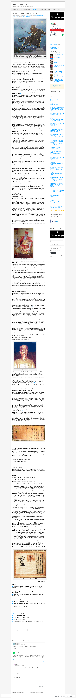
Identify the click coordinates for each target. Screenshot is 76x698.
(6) (23, 142)
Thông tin (60, 9)
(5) (42, 124)
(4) (12, 597)
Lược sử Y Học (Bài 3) (54, 112)
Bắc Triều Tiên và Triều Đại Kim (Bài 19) (57, 157)
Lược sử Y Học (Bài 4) (54, 104)
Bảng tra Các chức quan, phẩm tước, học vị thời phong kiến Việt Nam (58, 69)
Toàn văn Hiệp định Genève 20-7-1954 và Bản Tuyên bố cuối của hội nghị (58, 80)
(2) (20, 93)
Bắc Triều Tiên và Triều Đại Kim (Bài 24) (57, 105)
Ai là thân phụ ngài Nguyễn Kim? (18, 692)
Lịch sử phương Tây (16, 9)
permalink (24, 16)
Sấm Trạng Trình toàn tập (58, 54)
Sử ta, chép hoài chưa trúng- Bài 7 (56, 153)
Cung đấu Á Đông (53, 200)
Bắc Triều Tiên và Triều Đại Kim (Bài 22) (57, 123)
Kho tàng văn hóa (53, 43)
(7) (12, 606)
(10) (34, 382)
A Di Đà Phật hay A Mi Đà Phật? (56, 175)
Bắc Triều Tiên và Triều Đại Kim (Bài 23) (57, 113)
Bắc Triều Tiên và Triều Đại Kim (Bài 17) (57, 182)
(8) (32, 306)
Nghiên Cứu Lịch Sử (20, 5)
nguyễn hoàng (37, 15)
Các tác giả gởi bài (52, 9)
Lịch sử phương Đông (25, 9)
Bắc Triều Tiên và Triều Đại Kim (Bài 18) (57, 169)
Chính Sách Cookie (16, 696)
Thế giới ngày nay (53, 48)
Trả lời (43, 649)
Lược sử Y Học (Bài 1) (54, 131)
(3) (12, 594)
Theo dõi (53, 252)
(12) (22, 410)
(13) (13, 619)
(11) (13, 615)
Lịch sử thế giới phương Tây (55, 45)
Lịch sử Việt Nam (35, 9)
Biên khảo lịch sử (53, 41)
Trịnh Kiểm (17, 16)
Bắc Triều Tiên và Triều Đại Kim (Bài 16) (57, 194)
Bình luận (41, 686)
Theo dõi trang (54, 244)
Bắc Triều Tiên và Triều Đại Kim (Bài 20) (57, 146)
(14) (24, 486)
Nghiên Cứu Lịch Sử (55, 91)
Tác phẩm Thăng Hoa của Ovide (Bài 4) (57, 190)
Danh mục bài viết (43, 9)
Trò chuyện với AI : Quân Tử (55, 147)
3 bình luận (28, 16)
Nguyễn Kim (41, 15)
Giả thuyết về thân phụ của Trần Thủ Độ (37, 692)
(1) (31, 71)
